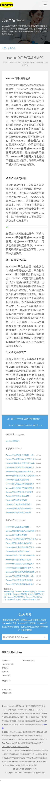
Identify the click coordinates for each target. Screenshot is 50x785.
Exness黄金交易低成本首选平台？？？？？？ (21, 467)
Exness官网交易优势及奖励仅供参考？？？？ (21, 463)
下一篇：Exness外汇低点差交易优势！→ (25, 425)
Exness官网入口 (14, 599)
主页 (4, 48)
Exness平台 (9, 592)
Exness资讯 (6, 675)
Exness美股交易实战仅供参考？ (19, 508)
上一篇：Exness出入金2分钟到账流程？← (25, 419)
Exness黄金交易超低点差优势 (18, 512)
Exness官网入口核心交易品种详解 (20, 555)
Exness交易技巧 (13, 441)
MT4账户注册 (7, 689)
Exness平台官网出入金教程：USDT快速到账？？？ (21, 455)
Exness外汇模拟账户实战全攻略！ (20, 488)
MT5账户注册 (7, 693)
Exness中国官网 (20, 594)
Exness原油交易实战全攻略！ (18, 480)
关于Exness (6, 661)
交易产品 (11, 48)
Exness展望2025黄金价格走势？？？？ (21, 471)
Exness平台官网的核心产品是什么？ (21, 459)
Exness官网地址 (30, 592)
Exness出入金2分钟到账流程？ (19, 504)
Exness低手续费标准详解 (16, 500)
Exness (18, 592)
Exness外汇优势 (8, 664)
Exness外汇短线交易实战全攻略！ (20, 484)
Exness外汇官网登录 (16, 597)
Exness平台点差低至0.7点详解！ (19, 492)
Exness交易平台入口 (31, 599)
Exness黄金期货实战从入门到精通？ (21, 476)
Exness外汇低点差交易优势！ (18, 496)
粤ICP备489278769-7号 (28, 769)
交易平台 (5, 672)
